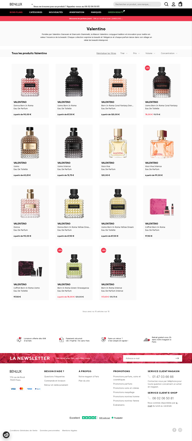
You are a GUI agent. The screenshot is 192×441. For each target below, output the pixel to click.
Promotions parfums (122, 384)
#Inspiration (76, 12)
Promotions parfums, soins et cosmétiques (127, 378)
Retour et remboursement (56, 385)
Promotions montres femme (126, 400)
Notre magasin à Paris (89, 376)
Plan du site (84, 381)
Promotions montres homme (126, 396)
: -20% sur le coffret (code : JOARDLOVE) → (96, 18)
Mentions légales (69, 430)
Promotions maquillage (123, 392)
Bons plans (16, 12)
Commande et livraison (54, 381)
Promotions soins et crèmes (126, 388)
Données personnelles (50, 430)
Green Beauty (115, 12)
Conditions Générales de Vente (23, 430)
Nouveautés (56, 12)
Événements (119, 405)
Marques (96, 12)
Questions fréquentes (54, 376)
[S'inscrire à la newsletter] (177, 358)
